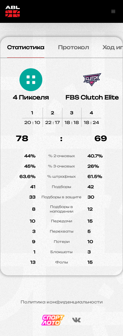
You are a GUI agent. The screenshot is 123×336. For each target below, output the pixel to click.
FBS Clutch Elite (92, 97)
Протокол (73, 47)
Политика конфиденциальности (62, 302)
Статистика (25, 47)
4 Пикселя (31, 97)
